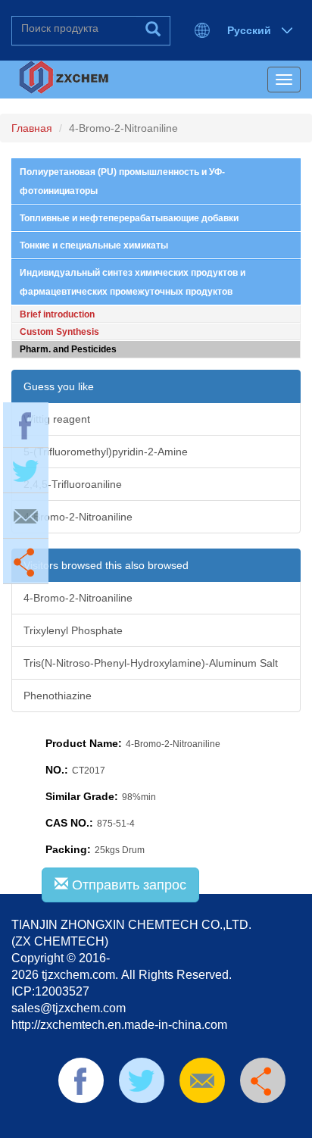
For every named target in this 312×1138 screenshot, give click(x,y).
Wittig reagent (56, 419)
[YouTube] (189, 1122)
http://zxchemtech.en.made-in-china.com (119, 1024)
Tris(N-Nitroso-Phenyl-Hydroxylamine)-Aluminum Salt (150, 663)
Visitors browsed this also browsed (106, 565)
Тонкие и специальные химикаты (94, 245)
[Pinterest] (165, 1122)
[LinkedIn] (140, 1122)
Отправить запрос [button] (127, 885)
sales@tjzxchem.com (68, 1008)
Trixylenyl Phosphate (73, 630)
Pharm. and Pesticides (68, 349)
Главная (31, 128)
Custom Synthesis (59, 332)
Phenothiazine (57, 695)
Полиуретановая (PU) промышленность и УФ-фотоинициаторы (122, 181)
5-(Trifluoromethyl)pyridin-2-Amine (105, 452)
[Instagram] (237, 1122)
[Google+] (212, 1122)
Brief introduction (57, 314)
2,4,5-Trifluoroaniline (72, 484)
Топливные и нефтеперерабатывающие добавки (129, 218)
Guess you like (58, 386)
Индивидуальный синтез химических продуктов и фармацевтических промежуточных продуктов (132, 282)
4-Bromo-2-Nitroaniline (78, 517)
